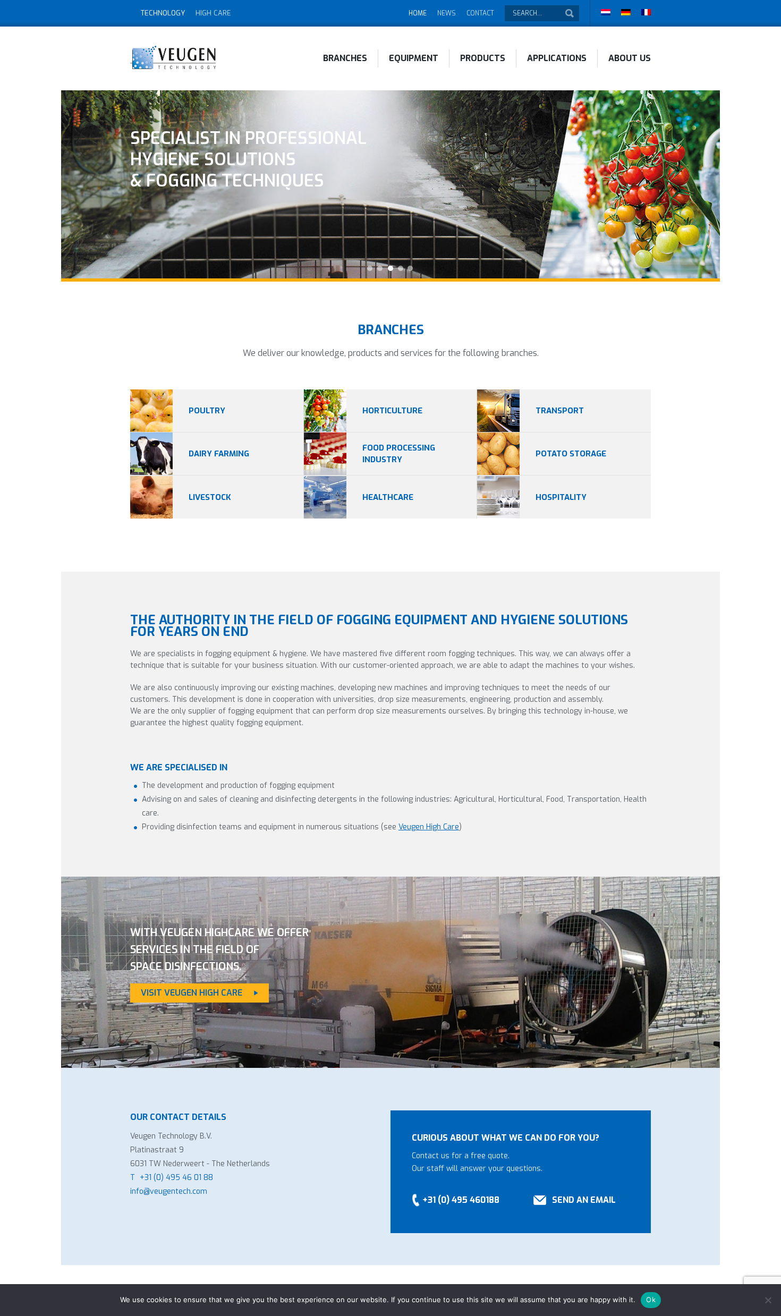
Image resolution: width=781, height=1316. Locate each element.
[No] (767, 1300)
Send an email (584, 1199)
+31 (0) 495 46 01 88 (176, 1178)
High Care (213, 13)
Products (482, 58)
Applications (557, 58)
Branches (345, 58)
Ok (651, 1299)
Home (418, 13)
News (446, 13)
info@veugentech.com (168, 1191)
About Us (629, 58)
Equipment (413, 58)
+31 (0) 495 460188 (460, 1199)
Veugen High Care (428, 827)
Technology (163, 13)
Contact (480, 13)
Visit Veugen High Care (191, 992)
